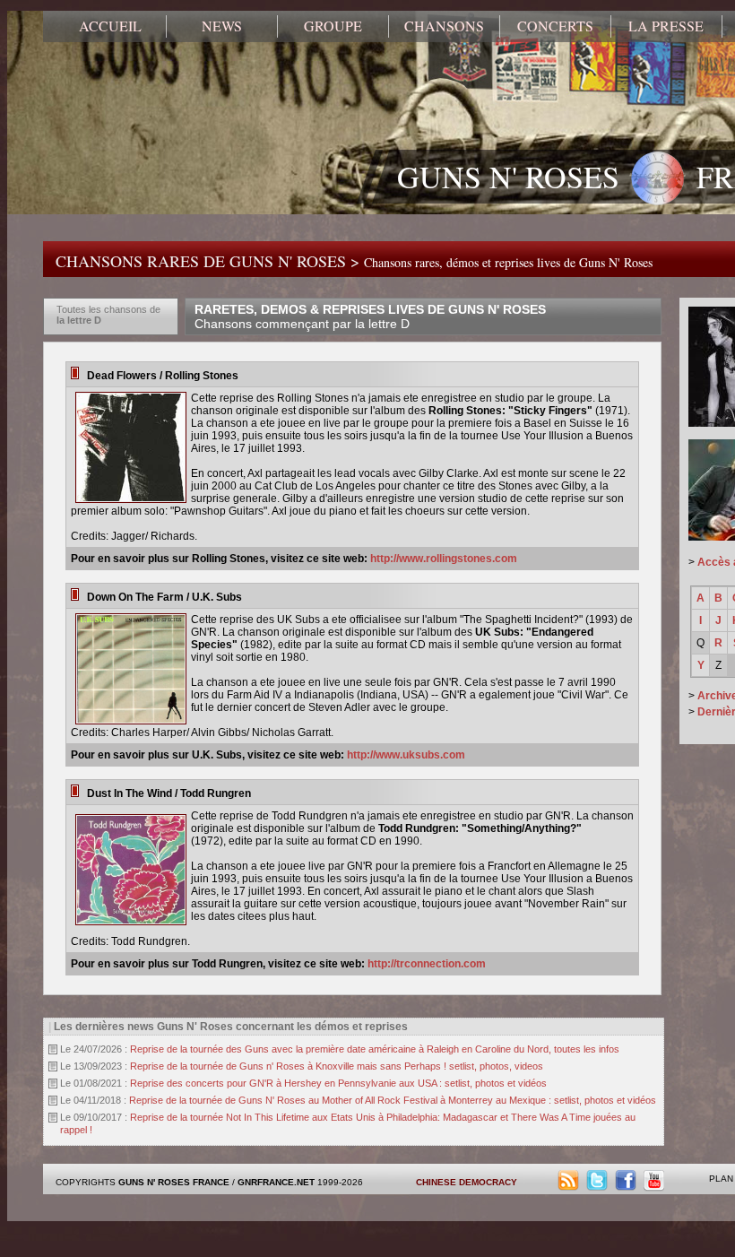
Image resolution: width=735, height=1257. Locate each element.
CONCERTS (555, 26)
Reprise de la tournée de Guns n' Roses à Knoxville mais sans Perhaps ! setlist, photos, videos (336, 1066)
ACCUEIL (110, 26)
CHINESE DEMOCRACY (466, 1182)
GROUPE (333, 26)
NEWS (222, 26)
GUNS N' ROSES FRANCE (173, 1182)
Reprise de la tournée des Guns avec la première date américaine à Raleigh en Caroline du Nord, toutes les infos (374, 1049)
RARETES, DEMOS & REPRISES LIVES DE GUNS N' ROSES (370, 316)
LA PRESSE (666, 26)
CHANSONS (444, 26)
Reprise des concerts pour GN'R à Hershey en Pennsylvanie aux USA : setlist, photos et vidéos (338, 1083)
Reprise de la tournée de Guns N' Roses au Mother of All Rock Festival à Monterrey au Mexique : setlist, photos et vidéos (392, 1100)
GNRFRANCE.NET (276, 1182)
